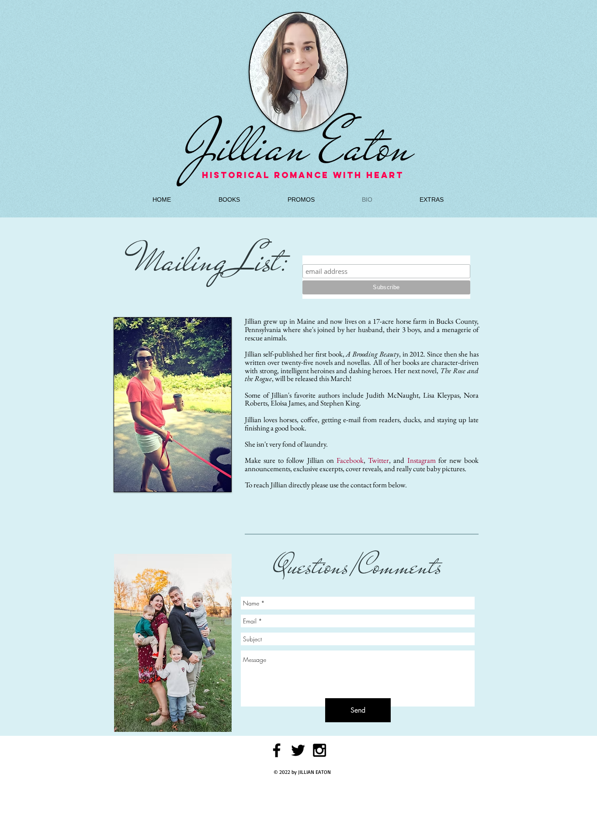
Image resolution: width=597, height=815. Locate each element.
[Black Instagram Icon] (319, 750)
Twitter (378, 460)
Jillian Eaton (298, 146)
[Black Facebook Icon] (276, 750)
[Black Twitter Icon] (298, 750)
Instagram (421, 460)
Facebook (350, 460)
